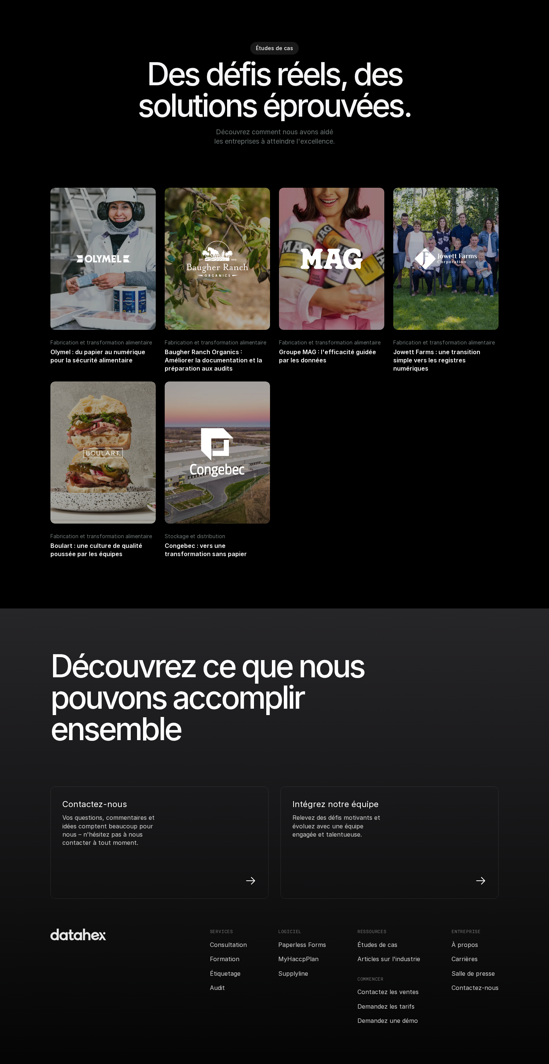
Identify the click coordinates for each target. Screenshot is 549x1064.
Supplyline (293, 973)
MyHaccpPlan (298, 959)
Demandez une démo (387, 1020)
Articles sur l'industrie (388, 959)
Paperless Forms (302, 944)
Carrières (465, 959)
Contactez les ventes (388, 992)
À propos (465, 944)
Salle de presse (473, 973)
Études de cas (377, 944)
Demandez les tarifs (386, 1006)
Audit (217, 987)
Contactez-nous (475, 987)
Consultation (228, 944)
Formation (224, 959)
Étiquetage (225, 973)
